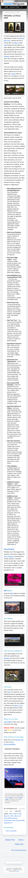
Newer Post (10, 840)
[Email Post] (10, 811)
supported (7, 823)
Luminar (13, 74)
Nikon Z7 (17, 43)
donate (10, 797)
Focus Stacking (9, 549)
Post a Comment (11, 831)
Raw (9, 692)
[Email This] (15, 811)
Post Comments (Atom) (18, 850)
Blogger (17, 871)
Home (6, 7)
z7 (12, 823)
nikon (16, 816)
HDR (5, 590)
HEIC (11, 816)
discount (6, 816)
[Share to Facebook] (20, 811)
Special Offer (20, 820)
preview (14, 818)
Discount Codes (14, 7)
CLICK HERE (7, 722)
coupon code (17, 813)
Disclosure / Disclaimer (12, 749)
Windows (7, 56)
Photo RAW (7, 818)
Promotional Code (9, 820)
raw (21, 705)
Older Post (19, 844)
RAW (5, 45)
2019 (10, 813)
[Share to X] (18, 811)
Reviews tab (19, 740)
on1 (20, 816)
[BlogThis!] (17, 811)
